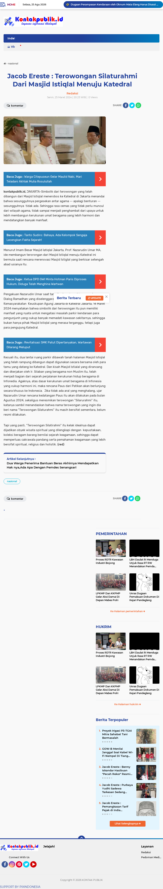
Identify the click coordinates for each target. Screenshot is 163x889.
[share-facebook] (125, 105)
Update (95, 298)
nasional (12, 481)
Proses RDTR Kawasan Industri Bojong (109, 561)
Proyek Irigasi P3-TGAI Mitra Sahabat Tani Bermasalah (117, 734)
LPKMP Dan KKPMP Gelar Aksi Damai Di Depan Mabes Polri (108, 597)
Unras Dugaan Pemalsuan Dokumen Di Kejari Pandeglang (144, 597)
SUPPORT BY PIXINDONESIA (20, 887)
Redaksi (146, 852)
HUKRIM (103, 627)
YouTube (36, 869)
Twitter (28, 869)
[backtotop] (81, 839)
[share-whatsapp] (138, 105)
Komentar (17, 498)
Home (11, 4)
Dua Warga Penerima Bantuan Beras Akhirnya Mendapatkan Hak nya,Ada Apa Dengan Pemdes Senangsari (53, 465)
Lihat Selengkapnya (127, 823)
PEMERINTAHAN (111, 534)
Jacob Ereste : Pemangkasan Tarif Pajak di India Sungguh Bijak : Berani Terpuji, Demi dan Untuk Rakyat (117, 806)
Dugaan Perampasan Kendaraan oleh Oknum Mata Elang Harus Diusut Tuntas (115, 4)
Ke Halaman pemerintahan (126, 611)
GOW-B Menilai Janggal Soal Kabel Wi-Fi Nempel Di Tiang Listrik (117, 752)
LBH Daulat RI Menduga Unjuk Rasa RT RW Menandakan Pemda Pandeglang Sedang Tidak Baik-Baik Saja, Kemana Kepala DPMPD (144, 563)
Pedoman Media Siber (152, 857)
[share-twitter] (132, 105)
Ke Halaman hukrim (126, 704)
